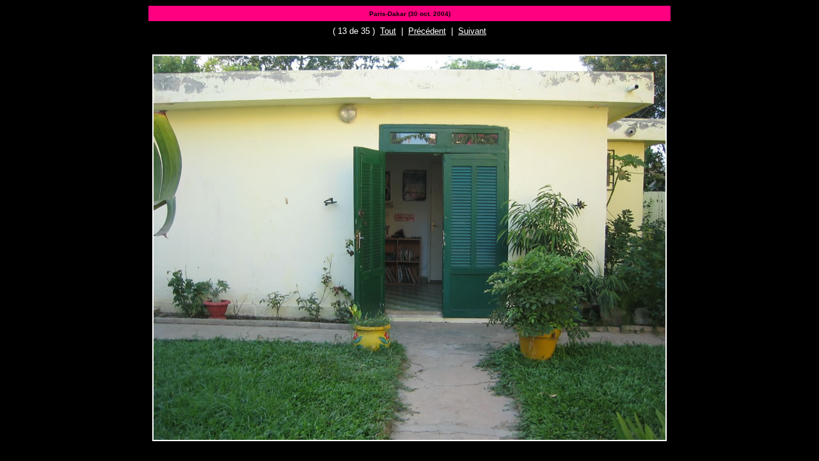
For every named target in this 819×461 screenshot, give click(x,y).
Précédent (427, 31)
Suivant (472, 31)
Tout (388, 31)
